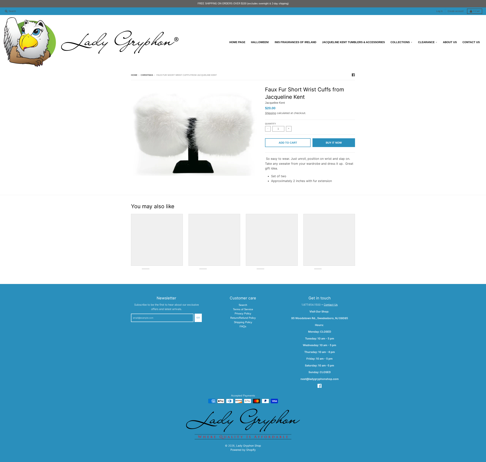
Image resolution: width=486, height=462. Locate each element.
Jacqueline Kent (275, 102)
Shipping (270, 113)
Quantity (270, 124)
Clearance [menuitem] (426, 42)
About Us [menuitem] (450, 42)
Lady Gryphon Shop (248, 445)
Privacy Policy (243, 313)
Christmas (147, 75)
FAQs (243, 326)
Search (243, 304)
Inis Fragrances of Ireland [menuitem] (295, 42)
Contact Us (331, 304)
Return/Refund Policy (243, 317)
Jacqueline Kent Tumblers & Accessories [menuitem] (353, 42)
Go (198, 317)
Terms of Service (243, 309)
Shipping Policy (243, 322)
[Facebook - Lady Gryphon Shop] (353, 75)
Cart (476, 11)
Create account (455, 11)
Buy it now (334, 142)
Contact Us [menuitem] (471, 42)
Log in (439, 11)
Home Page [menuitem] (237, 42)
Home (134, 75)
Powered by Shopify (243, 449)
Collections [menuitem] (400, 42)
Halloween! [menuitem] (260, 42)
